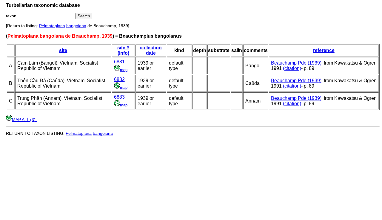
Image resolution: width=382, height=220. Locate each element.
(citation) (292, 68)
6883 (119, 97)
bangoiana (76, 25)
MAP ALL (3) (24, 119)
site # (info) (123, 50)
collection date (151, 50)
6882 (119, 79)
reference (324, 50)
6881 (119, 61)
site (63, 50)
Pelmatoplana (52, 25)
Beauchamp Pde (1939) (296, 62)
